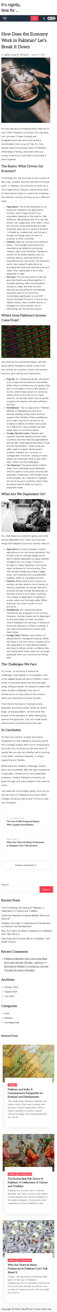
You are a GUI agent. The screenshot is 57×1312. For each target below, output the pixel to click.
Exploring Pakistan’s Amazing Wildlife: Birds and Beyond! (25, 917)
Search (5, 884)
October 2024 (11, 987)
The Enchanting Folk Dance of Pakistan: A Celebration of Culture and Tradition (22, 909)
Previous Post (17, 818)
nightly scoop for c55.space (16, 55)
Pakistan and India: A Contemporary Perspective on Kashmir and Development (25, 925)
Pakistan (8, 1018)
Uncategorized (11, 1022)
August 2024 (10, 991)
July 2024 (9, 996)
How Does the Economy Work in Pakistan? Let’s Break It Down (25, 940)
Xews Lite (46, 1309)
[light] (48, 18)
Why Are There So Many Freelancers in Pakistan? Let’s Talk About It (26, 932)
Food (6, 1013)
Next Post (12, 839)
